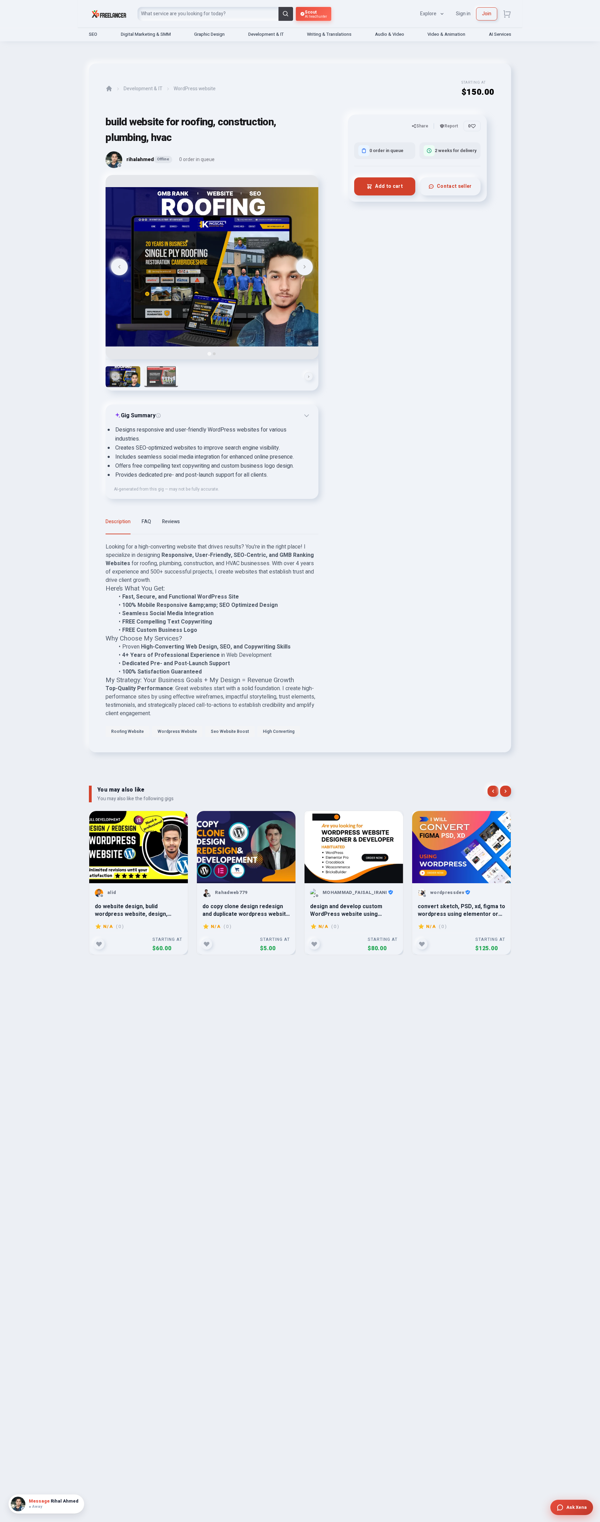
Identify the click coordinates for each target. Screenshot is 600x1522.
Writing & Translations (329, 34)
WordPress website (195, 88)
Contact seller (454, 186)
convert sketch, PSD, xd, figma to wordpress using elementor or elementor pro (461, 910)
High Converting (278, 731)
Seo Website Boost (230, 731)
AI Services (500, 34)
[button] (123, 377)
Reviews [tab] (171, 521)
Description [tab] (118, 521)
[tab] (209, 354)
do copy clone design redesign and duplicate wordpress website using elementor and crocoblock (245, 910)
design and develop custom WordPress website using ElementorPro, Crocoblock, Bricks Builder (346, 910)
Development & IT (266, 34)
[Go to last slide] (119, 267)
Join (486, 13)
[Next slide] (304, 267)
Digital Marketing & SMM (146, 34)
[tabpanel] (212, 642)
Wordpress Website (177, 731)
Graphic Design (209, 34)
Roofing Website (127, 731)
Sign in (463, 13)
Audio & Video (389, 34)
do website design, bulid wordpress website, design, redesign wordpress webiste (132, 910)
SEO (93, 34)
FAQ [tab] (146, 521)
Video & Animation (446, 34)
